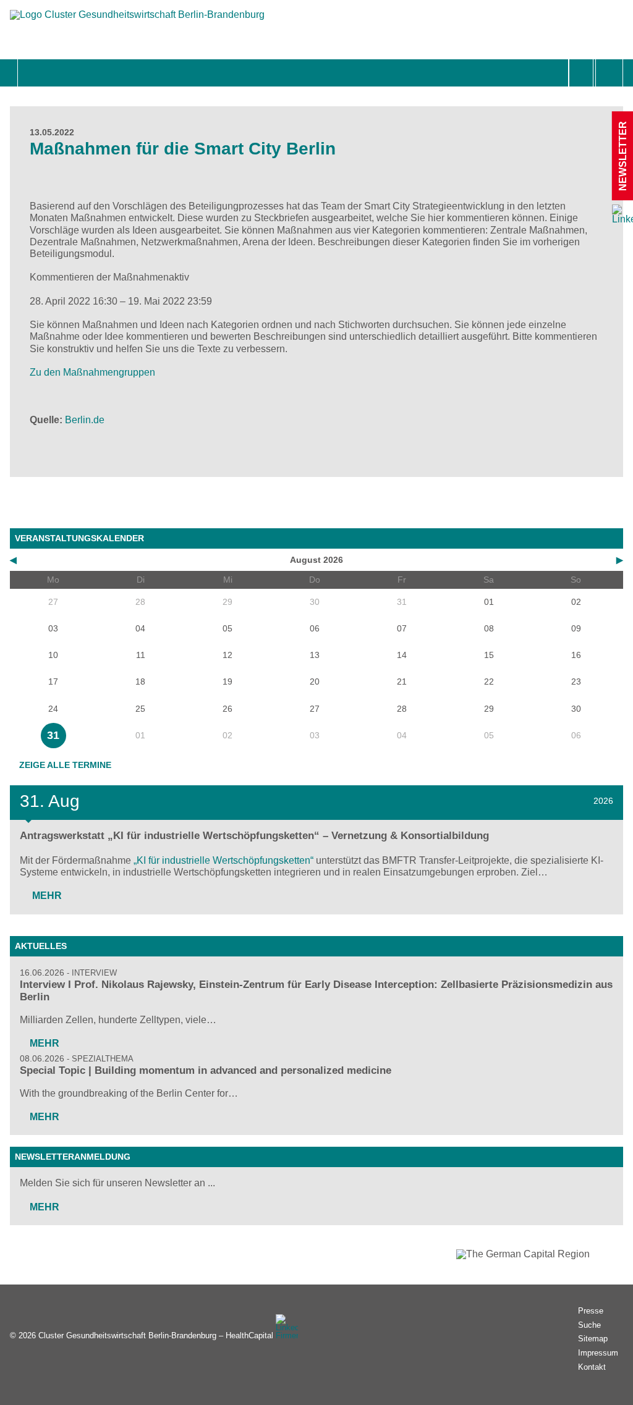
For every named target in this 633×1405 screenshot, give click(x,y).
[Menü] (31, 72)
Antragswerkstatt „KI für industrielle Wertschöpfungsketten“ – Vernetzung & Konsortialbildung (254, 836)
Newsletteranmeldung (72, 1157)
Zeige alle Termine (65, 765)
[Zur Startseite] (137, 20)
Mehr (46, 895)
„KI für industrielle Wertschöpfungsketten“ (223, 860)
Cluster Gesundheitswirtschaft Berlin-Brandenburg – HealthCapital (155, 1335)
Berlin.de (84, 420)
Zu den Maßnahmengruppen (92, 372)
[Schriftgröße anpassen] (609, 72)
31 (53, 735)
